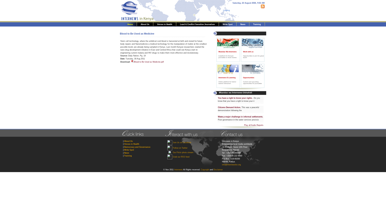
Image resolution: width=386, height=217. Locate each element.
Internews (178, 169)
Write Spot (228, 24)
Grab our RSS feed (181, 157)
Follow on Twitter (180, 148)
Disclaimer (218, 169)
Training (257, 24)
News (242, 24)
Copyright (205, 169)
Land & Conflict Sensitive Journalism (197, 24)
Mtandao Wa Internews (227, 52)
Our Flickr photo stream (183, 152)
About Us (145, 24)
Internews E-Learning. (227, 78)
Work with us (248, 52)
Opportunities (248, 78)
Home (130, 24)
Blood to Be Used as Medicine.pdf (149, 62)
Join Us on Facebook (182, 142)
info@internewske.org (231, 165)
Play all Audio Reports (253, 125)
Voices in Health (164, 24)
